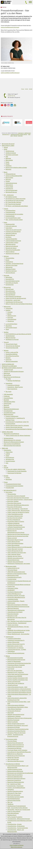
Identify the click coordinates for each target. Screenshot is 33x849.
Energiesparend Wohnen (14, 748)
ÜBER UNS (5, 448)
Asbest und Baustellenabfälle (14, 176)
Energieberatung (10, 212)
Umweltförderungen (9, 412)
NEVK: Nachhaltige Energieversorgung (18, 606)
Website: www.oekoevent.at (15, 558)
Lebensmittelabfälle (11, 239)
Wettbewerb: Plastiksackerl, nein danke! (18, 563)
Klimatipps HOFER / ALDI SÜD (16, 595)
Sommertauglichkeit (11, 190)
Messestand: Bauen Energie (15, 540)
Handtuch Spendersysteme (15, 791)
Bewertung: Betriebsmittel (14, 776)
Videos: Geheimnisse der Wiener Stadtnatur (18, 435)
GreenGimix (9, 383)
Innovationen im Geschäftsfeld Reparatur (19, 752)
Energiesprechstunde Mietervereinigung (18, 584)
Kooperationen (10, 457)
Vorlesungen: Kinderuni (13, 711)
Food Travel (10, 669)
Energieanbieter (10, 216)
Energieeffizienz (8, 398)
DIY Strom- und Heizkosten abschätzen (17, 206)
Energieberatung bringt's (14, 577)
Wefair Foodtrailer (12, 722)
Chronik (6, 467)
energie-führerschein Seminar (14, 427)
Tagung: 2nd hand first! (13, 681)
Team (5, 465)
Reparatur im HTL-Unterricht (15, 672)
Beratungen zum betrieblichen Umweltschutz (20, 773)
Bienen (9, 314)
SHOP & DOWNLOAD (8, 364)
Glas (7, 156)
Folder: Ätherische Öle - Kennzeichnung (18, 510)
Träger (7, 455)
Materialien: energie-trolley (15, 646)
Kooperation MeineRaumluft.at (16, 597)
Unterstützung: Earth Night (14, 612)
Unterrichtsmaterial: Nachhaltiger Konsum (19, 692)
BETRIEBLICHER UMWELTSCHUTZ (12, 368)
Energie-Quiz (11, 586)
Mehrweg (8, 158)
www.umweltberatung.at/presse (10, 27)
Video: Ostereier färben (13, 554)
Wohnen (6, 350)
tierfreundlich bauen (11, 327)
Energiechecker (11, 579)
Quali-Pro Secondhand (13, 811)
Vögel (7, 329)
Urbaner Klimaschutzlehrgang (15, 653)
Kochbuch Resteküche (13, 519)
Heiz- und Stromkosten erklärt (14, 219)
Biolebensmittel (10, 224)
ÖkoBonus (10, 804)
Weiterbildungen (8, 414)
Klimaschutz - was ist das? (13, 300)
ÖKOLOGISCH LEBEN (8, 145)
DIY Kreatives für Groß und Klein (15, 200)
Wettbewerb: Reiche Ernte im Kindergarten (19, 718)
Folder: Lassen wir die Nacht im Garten (18, 512)
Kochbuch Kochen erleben (14, 518)
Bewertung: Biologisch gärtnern (16, 778)
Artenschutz (9, 308)
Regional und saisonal (12, 246)
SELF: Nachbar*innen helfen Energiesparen (19, 621)
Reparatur (8, 169)
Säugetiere (9, 326)
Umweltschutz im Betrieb (13, 764)
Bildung (8, 656)
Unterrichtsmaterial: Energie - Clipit (17, 687)
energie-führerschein (13, 642)
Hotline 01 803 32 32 (13, 568)
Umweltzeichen (8, 411)
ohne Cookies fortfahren (16, 845)
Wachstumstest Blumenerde (15, 761)
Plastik (7, 164)
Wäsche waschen (10, 337)
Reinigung (6, 407)
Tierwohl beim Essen (11, 344)
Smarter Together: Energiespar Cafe (17, 678)
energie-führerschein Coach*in (16, 644)
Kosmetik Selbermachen (12, 281)
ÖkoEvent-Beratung (13, 608)
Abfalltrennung (10, 151)
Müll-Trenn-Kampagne (13, 795)
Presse (4, 7)
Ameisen (9, 312)
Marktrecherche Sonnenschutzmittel (17, 536)
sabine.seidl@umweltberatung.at (10, 72)
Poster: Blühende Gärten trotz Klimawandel (19, 547)
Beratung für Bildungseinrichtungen (14, 442)
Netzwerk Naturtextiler (13, 800)
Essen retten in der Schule (14, 667)
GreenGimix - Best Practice (15, 387)
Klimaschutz (7, 287)
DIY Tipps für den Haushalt (13, 204)
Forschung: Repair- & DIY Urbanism (17, 750)
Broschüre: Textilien (12, 501)
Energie (6, 208)
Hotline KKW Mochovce (14, 594)
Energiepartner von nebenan (15, 647)
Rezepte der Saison (11, 248)
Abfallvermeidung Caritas (14, 769)
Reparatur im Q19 (12, 615)
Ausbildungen (9, 636)
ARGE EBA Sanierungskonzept (16, 572)
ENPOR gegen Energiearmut (15, 746)
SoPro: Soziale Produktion (14, 817)
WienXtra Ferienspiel (13, 720)
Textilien (6, 332)
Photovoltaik (9, 186)
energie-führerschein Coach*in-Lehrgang (17, 425)
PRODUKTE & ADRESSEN (9, 366)
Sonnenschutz (10, 284)
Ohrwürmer (10, 321)
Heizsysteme (9, 185)
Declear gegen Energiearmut (15, 744)
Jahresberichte (10, 459)
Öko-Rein (8, 379)
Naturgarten (9, 267)
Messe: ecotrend (12, 538)
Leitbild (8, 454)
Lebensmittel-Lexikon (12, 242)
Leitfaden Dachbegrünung (14, 525)
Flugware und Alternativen (13, 231)
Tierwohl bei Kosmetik (12, 347)
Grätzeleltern (11, 651)
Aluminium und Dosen (12, 154)
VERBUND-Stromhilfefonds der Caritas (18, 630)
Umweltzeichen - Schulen (14, 824)
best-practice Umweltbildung (12, 444)
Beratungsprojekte (11, 566)
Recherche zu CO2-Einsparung (16, 755)
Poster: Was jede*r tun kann (15, 549)
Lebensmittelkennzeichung (13, 240)
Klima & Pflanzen (10, 294)
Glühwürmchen (11, 315)
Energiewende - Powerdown (15, 786)
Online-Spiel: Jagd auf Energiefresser (17, 674)
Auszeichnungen (10, 461)
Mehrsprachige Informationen (12, 445)
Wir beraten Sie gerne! (8, 144)
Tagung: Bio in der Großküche (15, 683)
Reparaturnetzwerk (12, 614)
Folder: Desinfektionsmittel (15, 514)
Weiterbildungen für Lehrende (12, 440)
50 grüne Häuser (12, 741)
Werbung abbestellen (12, 361)
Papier (7, 162)
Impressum (27, 133)
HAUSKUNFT (11, 590)
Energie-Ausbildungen (12, 416)
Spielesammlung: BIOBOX (14, 676)
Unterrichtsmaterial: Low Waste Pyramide (19, 690)
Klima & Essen (10, 289)
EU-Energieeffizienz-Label (13, 218)
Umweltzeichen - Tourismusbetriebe (17, 828)
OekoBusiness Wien (9, 401)
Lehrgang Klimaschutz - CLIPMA (16, 649)
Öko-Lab (9, 802)
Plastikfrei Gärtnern (11, 271)
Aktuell (6, 147)
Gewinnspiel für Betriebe (14, 473)
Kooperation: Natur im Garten (15, 521)
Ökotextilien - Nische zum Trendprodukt (18, 809)
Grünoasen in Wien (12, 588)
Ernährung (7, 396)
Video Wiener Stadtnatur (14, 709)
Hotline (8, 477)
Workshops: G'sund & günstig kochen (17, 729)
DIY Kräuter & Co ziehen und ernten (15, 198)
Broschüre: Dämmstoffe (14, 503)
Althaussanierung (11, 174)
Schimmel (8, 359)
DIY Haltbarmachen (11, 197)
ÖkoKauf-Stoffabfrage (13, 380)
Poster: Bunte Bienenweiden (15, 543)
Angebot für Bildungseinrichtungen (14, 371)
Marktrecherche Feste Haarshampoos (18, 534)
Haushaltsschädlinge (11, 354)
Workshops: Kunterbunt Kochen (16, 731)
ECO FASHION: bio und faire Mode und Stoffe (18, 334)
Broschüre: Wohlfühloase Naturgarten (18, 505)
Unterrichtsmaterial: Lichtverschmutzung (19, 689)
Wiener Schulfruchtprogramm (16, 723)
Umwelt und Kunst (12, 685)
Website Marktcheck (13, 560)
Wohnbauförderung (11, 192)
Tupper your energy (12, 625)
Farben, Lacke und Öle (12, 352)
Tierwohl (6, 342)
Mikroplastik (9, 160)
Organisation (7, 450)
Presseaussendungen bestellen (14, 486)
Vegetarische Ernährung (12, 253)
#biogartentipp (10, 258)
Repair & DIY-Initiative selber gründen (16, 167)
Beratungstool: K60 (13, 575)
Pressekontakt (10, 487)
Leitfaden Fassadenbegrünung (16, 527)
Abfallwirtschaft (8, 369)
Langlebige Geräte (12, 599)
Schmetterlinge (11, 319)
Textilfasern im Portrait (12, 339)
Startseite (21, 133)
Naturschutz (7, 306)
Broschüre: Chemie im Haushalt (16, 496)
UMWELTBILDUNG (7, 432)
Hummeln (10, 317)
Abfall (5, 149)
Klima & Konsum (10, 291)
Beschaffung (7, 375)
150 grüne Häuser (12, 570)
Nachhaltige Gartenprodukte (15, 797)
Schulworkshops (8, 438)
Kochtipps (8, 237)
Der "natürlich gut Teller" (14, 784)
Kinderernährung (10, 235)
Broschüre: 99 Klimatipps (14, 507)
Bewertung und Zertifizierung (12, 377)
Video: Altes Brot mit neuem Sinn (16, 552)
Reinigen (8, 358)
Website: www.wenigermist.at (15, 714)
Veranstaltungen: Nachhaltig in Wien (17, 707)
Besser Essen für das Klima (15, 775)
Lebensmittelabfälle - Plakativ (15, 601)
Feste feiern (9, 228)
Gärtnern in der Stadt (11, 265)
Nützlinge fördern (11, 269)
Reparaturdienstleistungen (11, 409)
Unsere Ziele (9, 452)
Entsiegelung (9, 261)
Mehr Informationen (16, 847)
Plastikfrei (8, 165)
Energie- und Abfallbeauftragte (16, 787)
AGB (29, 134)
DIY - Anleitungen (9, 195)
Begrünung (7, 373)
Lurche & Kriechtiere (11, 324)
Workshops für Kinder (13, 727)
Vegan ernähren (10, 251)
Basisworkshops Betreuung (15, 771)
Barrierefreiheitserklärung (19, 134)
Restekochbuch (11, 815)
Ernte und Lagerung (11, 226)
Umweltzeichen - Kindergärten (16, 826)
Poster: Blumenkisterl (13, 545)
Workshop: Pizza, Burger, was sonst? (17, 725)
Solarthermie (9, 188)
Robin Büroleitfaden (13, 813)
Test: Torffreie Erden (13, 759)
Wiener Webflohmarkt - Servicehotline (18, 634)
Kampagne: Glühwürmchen (15, 516)
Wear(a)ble (10, 712)
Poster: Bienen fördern (13, 541)
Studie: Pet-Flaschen (13, 757)
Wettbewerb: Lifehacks (14, 716)
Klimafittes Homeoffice (12, 356)
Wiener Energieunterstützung (15, 632)
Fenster (8, 181)
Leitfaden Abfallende (13, 523)
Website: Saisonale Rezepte (15, 561)
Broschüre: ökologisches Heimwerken (18, 497)
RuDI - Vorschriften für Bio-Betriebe (17, 808)
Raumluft (6, 405)
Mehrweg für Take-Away (14, 793)
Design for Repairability (14, 661)
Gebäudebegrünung (11, 183)
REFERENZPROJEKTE (10, 490)
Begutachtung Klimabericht (15, 743)
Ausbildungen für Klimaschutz (14, 302)
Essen (5, 222)
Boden (7, 260)
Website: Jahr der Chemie (14, 556)
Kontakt (20, 135)
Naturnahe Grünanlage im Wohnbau (17, 604)
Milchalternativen (11, 244)
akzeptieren (16, 843)
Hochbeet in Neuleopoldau (15, 592)
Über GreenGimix (12, 389)
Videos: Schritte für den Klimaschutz (16, 298)
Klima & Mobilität (10, 293)
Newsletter (9, 479)
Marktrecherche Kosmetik (14, 529)
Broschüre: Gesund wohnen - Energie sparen (19, 499)
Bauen (5, 172)
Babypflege (9, 277)
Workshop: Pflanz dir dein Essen (16, 733)
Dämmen (8, 179)
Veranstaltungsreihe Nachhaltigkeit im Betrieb (19, 429)
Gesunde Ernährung (11, 233)
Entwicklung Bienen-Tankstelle (16, 665)
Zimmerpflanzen (10, 272)
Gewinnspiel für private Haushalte (16, 471)
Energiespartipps (10, 210)
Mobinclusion (11, 603)
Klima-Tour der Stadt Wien (14, 670)
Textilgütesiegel (10, 336)
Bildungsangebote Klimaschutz (16, 659)
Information (9, 492)
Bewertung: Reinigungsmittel (15, 782)
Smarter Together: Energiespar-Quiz (17, 679)
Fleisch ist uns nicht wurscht (13, 229)
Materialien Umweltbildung (11, 433)
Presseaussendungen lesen (13, 484)
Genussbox (10, 789)
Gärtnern (6, 256)
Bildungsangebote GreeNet (15, 658)
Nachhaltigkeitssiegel (13, 798)
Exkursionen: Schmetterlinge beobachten (19, 663)
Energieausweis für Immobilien (14, 214)
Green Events (7, 403)
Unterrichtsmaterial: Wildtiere (15, 705)
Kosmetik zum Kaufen (12, 283)
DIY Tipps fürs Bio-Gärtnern (13, 202)
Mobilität (6, 400)
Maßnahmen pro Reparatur (15, 754)
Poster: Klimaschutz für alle (15, 551)
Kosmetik (6, 275)
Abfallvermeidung (11, 153)
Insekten (8, 310)
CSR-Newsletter (8, 394)
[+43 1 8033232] (26, 3)
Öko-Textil (8, 391)
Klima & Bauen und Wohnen (13, 296)
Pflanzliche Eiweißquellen (13, 250)
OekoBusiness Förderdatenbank (16, 806)
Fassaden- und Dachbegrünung (14, 263)
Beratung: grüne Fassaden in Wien (17, 573)
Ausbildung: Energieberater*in (15, 640)
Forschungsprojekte (11, 739)
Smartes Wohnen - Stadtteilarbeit (16, 623)
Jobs (11, 135)
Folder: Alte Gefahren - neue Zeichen (17, 508)
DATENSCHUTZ (6, 134)
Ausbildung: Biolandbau (14, 638)
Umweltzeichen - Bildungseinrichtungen (18, 819)
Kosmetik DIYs (10, 279)
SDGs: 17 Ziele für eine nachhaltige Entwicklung (19, 304)
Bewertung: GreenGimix (14, 780)
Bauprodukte (9, 177)
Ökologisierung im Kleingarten (16, 610)
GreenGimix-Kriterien (13, 385)
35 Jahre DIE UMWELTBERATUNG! (15, 469)
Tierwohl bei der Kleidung (13, 346)
